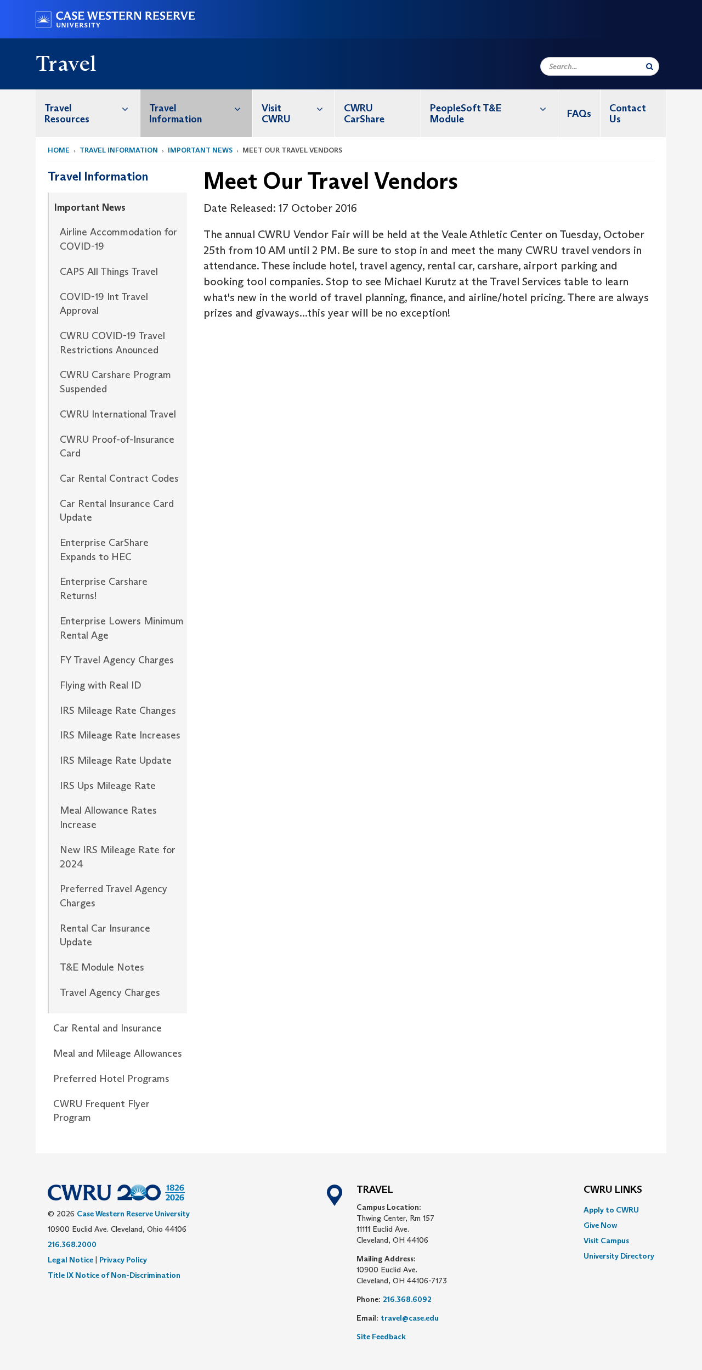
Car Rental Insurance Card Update (117, 511)
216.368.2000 (72, 1244)
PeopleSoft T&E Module (466, 113)
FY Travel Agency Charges (117, 660)
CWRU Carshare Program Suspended (115, 382)
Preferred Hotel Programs (111, 1079)
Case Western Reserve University (133, 1214)
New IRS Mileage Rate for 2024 (118, 857)
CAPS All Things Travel (109, 272)
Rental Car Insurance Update (105, 935)
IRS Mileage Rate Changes (118, 710)
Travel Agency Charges (110, 992)
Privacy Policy (123, 1260)
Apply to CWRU (611, 1210)
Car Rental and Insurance (107, 1028)
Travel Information (175, 113)
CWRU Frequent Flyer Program (101, 1111)
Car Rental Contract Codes (119, 478)
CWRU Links (613, 1190)
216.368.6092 (407, 1299)
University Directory (619, 1256)
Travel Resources (66, 113)
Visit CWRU (276, 113)
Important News (200, 150)
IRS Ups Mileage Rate (108, 786)
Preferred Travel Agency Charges (113, 896)
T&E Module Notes (102, 967)
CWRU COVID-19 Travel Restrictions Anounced (112, 343)
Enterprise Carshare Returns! (104, 589)
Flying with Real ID (100, 685)
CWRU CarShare (364, 113)
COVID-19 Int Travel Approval (104, 304)
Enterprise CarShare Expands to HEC (104, 550)
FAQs (579, 114)
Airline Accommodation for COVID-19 (118, 239)
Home (59, 150)
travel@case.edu (410, 1318)
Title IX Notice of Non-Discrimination (114, 1275)
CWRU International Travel (118, 414)
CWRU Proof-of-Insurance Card (117, 446)
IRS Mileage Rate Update (116, 760)
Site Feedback (381, 1336)
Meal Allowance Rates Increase (108, 817)
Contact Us (627, 113)
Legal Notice (70, 1260)
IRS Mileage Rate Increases (120, 735)
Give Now (600, 1225)
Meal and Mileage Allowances (117, 1053)
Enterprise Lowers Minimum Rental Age (122, 628)
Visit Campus (606, 1240)
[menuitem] (88, 113)
